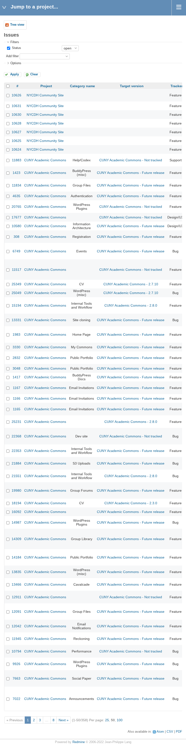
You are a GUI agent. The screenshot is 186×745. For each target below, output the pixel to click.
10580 (16, 226)
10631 (16, 106)
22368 (16, 436)
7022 (16, 699)
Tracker (176, 86)
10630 (16, 114)
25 (107, 720)
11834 (16, 185)
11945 (16, 639)
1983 (16, 334)
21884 (16, 463)
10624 (16, 149)
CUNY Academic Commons (45, 160)
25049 (16, 293)
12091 (16, 611)
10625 (16, 141)
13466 (16, 584)
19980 (16, 490)
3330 (16, 347)
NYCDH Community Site (45, 95)
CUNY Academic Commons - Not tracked (130, 160)
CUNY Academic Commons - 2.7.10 (130, 284)
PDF (179, 731)
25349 (16, 284)
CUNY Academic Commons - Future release (130, 173)
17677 (16, 217)
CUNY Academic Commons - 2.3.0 (130, 503)
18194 (16, 503)
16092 (16, 512)
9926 (16, 664)
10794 (16, 651)
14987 (16, 522)
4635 (16, 196)
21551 (16, 476)
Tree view (17, 24)
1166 (16, 398)
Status (16, 48)
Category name (82, 86)
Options (15, 63)
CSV (170, 731)
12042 (16, 626)
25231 (16, 422)
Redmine (78, 742)
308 (16, 237)
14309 (16, 539)
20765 (16, 207)
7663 (16, 678)
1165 (16, 409)
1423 (16, 173)
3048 (16, 368)
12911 (16, 597)
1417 (16, 377)
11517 (16, 270)
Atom (160, 731)
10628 (16, 123)
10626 (16, 95)
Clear (34, 74)
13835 (16, 572)
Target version (132, 86)
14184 (16, 557)
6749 (16, 251)
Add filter (12, 56)
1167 (16, 388)
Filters (14, 42)
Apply (14, 74)
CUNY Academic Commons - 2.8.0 (130, 305)
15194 (16, 305)
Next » (64, 720)
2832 (16, 358)
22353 (16, 451)
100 (120, 720)
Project (46, 86)
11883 (16, 160)
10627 (16, 132)
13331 (16, 320)
